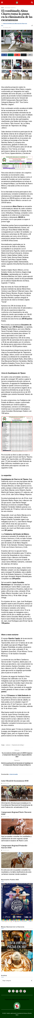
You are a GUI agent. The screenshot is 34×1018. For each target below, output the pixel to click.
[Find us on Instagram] (13, 991)
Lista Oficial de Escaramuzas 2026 (15, 781)
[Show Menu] (2, 2)
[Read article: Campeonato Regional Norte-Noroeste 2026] (17, 827)
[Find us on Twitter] (17, 991)
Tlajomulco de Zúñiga (18, 745)
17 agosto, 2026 (5, 816)
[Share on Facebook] (4, 55)
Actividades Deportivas (10, 7)
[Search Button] (32, 2)
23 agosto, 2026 (5, 783)
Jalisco (8, 745)
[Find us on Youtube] (20, 991)
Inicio (2, 7)
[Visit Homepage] (17, 2)
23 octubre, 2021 (7, 27)
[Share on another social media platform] (30, 55)
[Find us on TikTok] (24, 991)
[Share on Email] (17, 55)
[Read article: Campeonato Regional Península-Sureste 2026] (17, 860)
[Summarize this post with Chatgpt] (24, 55)
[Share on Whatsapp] (11, 55)
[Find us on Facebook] (9, 991)
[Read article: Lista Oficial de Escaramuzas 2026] (17, 793)
